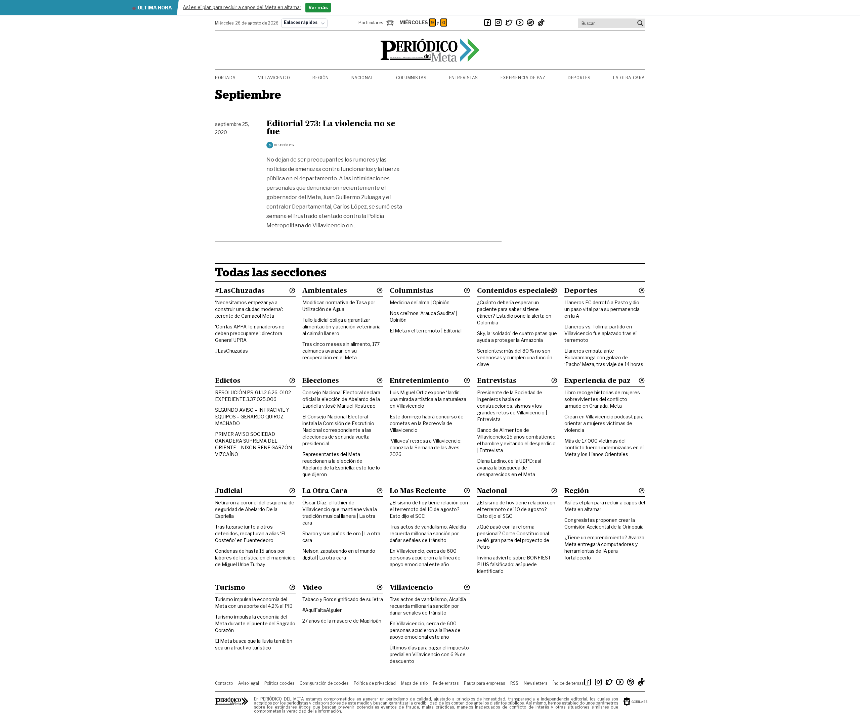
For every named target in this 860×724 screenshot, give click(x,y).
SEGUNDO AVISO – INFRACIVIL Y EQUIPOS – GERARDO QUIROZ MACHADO (252, 416)
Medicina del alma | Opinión (419, 302)
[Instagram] (498, 22)
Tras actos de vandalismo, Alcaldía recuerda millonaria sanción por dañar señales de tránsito (428, 533)
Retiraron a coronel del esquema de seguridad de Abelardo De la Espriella (254, 509)
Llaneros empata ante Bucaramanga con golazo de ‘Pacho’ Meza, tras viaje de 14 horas (603, 357)
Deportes (579, 77)
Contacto (224, 683)
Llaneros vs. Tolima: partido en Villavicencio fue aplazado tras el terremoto (600, 333)
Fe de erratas (446, 683)
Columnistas (411, 77)
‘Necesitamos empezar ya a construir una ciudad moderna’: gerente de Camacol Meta (249, 309)
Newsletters (535, 683)
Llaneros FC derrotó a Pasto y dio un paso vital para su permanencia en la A (602, 309)
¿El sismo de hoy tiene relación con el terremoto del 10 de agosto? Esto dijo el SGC (429, 509)
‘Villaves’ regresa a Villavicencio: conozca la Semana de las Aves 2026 (426, 447)
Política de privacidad (375, 683)
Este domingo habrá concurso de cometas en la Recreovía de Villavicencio (427, 423)
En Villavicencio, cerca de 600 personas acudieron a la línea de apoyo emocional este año (425, 557)
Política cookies (279, 683)
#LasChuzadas (231, 351)
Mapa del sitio (414, 683)
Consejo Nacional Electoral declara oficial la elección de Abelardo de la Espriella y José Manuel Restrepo (341, 399)
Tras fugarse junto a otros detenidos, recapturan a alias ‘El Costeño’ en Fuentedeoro (250, 533)
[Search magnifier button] (640, 23)
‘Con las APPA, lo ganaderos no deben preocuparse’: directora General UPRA (250, 333)
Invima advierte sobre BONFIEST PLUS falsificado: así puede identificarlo (514, 564)
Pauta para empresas (484, 683)
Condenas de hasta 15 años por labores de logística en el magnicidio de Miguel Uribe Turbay (255, 557)
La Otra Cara (629, 77)
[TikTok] (541, 22)
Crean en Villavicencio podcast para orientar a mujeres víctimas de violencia (604, 423)
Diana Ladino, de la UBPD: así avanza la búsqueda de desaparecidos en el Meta (509, 467)
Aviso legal (248, 683)
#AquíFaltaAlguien (322, 610)
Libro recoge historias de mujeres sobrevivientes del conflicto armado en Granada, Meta (602, 399)
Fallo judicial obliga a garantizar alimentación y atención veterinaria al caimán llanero (341, 326)
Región (320, 77)
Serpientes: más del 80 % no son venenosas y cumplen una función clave (514, 357)
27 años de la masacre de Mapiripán (341, 621)
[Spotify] (530, 22)
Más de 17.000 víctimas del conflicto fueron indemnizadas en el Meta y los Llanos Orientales (604, 447)
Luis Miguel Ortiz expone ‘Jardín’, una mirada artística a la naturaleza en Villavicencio (428, 399)
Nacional (362, 77)
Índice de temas (568, 683)
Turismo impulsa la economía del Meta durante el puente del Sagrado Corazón (255, 623)
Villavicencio (274, 77)
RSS (514, 683)
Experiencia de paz (523, 77)
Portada (225, 77)
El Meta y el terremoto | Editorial (426, 330)
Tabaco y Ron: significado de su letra (342, 599)
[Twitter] (509, 22)
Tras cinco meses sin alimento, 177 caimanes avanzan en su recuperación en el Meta (341, 350)
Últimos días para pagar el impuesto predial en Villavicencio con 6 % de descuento (429, 654)
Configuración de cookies (324, 683)
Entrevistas (463, 77)
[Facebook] (487, 22)
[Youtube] (520, 22)
